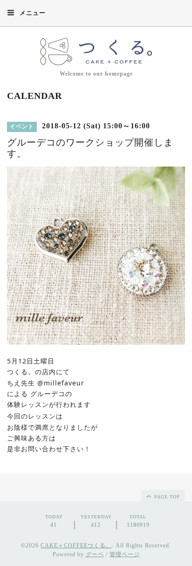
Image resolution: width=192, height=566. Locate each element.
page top (166, 496)
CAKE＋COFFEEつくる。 (76, 545)
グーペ (95, 554)
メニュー (32, 12)
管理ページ (125, 554)
